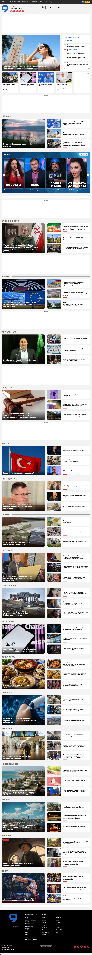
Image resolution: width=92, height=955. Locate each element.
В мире (44, 920)
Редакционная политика (31, 939)
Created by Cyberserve (7, 949)
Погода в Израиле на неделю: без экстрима (77, 42)
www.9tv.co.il (6, 947)
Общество (44, 925)
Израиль (44, 917)
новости (45, 914)
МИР (18, 1)
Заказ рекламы (29, 926)
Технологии (59, 922)
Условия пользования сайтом (30, 921)
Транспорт (59, 925)
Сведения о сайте (31, 914)
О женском (45, 929)
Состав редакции (29, 923)
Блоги (57, 932)
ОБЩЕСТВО (34, 1)
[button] (46, 2)
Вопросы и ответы (29, 937)
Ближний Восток (60, 929)
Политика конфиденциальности (30, 929)
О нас (26, 934)
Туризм (58, 927)
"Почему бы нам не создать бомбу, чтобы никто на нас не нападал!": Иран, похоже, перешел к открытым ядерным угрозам (77, 52)
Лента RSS (59, 917)
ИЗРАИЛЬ (4, 1)
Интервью (44, 934)
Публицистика (45, 932)
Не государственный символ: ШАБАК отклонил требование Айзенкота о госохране (76, 59)
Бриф (26, 932)
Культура (44, 927)
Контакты (27, 917)
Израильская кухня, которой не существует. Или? (77, 65)
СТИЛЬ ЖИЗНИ (25, 1)
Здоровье (44, 922)
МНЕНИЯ (41, 1)
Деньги (58, 920)
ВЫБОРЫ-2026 (12, 1)
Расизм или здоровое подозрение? (75, 46)
